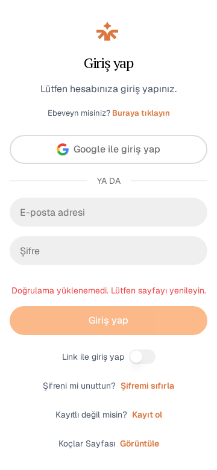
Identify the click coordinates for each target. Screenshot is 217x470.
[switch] (142, 356)
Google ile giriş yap (117, 149)
